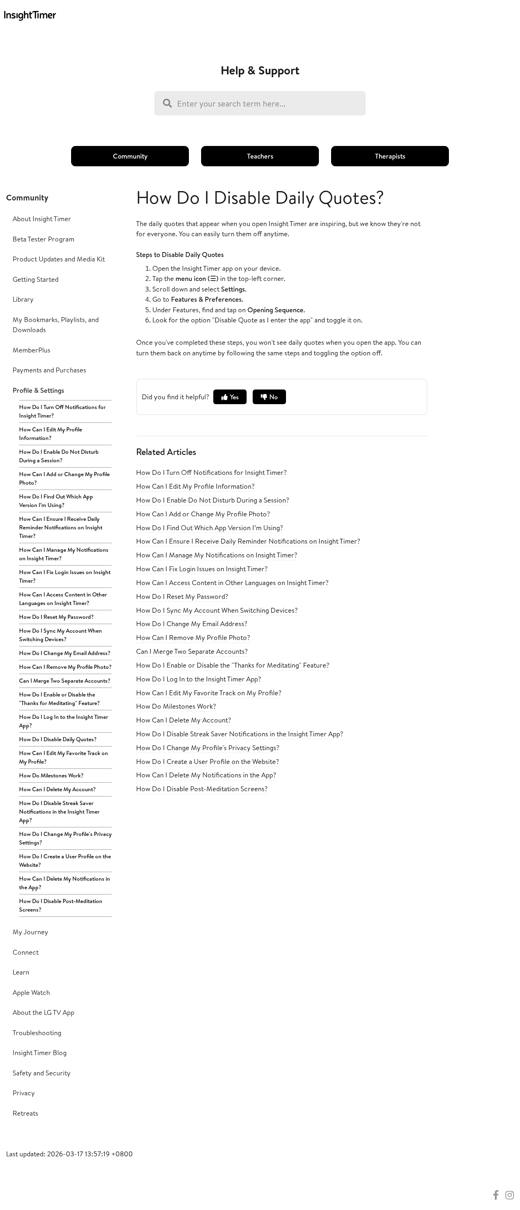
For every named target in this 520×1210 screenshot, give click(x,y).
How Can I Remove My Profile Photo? (65, 667)
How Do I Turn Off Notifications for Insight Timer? (62, 411)
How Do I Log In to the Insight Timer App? (63, 721)
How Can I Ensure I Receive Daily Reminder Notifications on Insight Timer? (60, 527)
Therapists (390, 156)
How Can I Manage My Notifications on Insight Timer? (63, 554)
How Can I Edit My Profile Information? (50, 433)
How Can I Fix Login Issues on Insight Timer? (64, 576)
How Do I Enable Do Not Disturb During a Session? (59, 456)
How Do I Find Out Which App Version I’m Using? (56, 500)
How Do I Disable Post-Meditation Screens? (60, 905)
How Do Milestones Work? (51, 775)
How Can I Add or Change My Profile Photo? (64, 478)
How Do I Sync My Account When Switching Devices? (60, 635)
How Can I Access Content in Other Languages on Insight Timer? (63, 598)
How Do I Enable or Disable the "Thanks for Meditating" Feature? (59, 698)
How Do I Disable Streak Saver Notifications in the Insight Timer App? (59, 811)
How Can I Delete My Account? (57, 789)
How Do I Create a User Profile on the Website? (65, 860)
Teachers (260, 156)
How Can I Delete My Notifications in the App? (64, 883)
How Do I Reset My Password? (56, 617)
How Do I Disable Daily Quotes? (58, 739)
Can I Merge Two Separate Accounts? (64, 681)
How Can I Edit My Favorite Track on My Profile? (63, 757)
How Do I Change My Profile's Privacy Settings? (65, 838)
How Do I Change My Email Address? (64, 653)
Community (130, 156)
